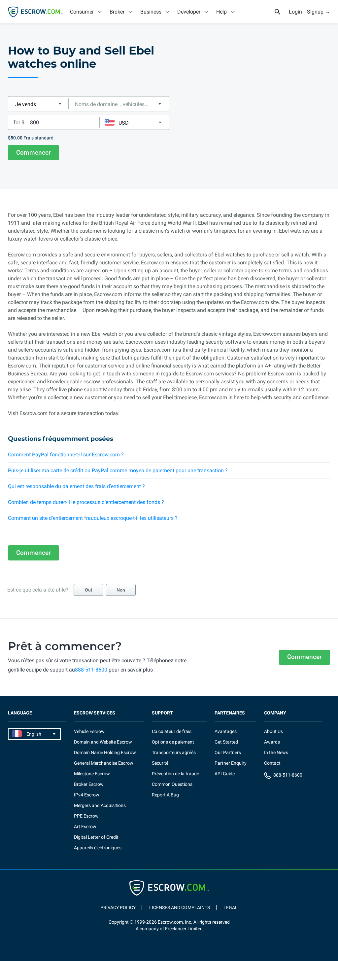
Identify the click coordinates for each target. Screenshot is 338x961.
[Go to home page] (35, 12)
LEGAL (230, 907)
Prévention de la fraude (175, 773)
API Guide (225, 773)
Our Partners (228, 752)
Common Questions (172, 784)
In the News (276, 752)
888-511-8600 (91, 670)
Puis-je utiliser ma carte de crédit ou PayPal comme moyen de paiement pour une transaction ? (118, 470)
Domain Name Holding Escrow (105, 752)
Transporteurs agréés (174, 752)
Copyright (119, 922)
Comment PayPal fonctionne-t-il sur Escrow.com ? (66, 454)
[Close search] (281, 12)
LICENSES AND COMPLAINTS (179, 907)
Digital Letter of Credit (96, 837)
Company (275, 713)
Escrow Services (94, 713)
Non (121, 590)
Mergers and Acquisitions (100, 805)
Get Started (226, 742)
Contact (272, 763)
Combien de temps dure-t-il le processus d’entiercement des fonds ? (86, 502)
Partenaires (230, 713)
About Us (273, 731)
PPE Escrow (86, 816)
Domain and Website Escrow (103, 742)
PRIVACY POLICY (118, 907)
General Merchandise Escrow (103, 763)
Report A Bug (165, 794)
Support (162, 713)
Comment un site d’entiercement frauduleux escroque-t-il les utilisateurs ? (93, 518)
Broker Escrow (89, 784)
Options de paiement (173, 742)
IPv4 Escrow (86, 794)
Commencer (33, 152)
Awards (272, 742)
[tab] (86, 11)
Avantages (226, 731)
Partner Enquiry (231, 763)
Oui (88, 590)
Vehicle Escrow (89, 731)
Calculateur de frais (171, 731)
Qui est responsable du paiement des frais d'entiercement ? (76, 486)
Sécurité (160, 763)
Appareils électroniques (97, 847)
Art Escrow (85, 826)
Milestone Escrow (92, 773)
